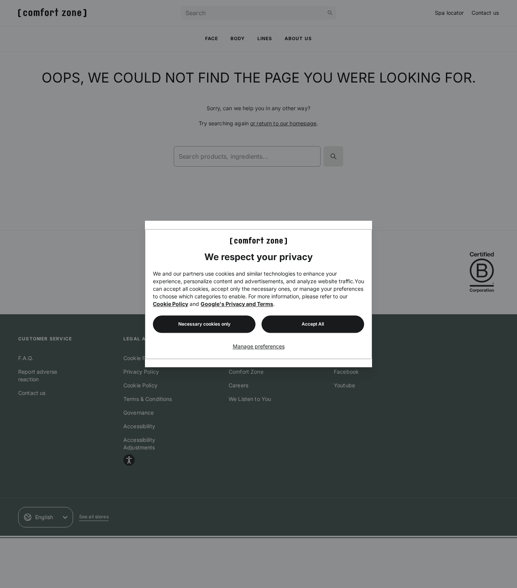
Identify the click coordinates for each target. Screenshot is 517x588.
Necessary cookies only (204, 324)
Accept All (313, 324)
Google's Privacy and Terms (237, 304)
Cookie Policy (170, 304)
